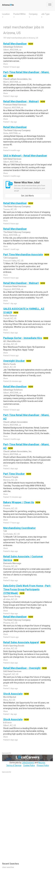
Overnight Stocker (14, 360)
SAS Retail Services (12, 159)
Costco (6, 505)
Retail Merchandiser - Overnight (21, 668)
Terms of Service (13, 765)
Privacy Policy (43, 765)
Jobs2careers (28, 762)
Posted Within (19, 14)
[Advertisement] (23, 816)
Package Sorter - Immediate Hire (22, 337)
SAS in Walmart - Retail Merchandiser (25, 155)
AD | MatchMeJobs (12, 341)
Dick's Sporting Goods (13, 646)
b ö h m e (7, 722)
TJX (5, 531)
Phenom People (10, 477)
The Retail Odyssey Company (16, 130)
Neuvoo (41, 762)
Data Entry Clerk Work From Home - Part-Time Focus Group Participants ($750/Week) (27, 589)
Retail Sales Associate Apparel (21, 642)
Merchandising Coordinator (19, 527)
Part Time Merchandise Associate (23, 254)
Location (6, 14)
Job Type (45, 14)
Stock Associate (13, 693)
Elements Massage (12, 563)
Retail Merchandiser (15, 43)
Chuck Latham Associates (15, 422)
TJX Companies (10, 258)
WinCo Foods (9, 364)
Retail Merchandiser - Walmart (21, 101)
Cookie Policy (29, 765)
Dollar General (10, 315)
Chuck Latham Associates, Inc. (17, 79)
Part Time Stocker (14, 473)
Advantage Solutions (13, 47)
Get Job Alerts (27, 196)
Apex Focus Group (11, 596)
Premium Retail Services (14, 105)
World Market (9, 697)
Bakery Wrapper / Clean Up (18, 502)
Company (33, 14)
